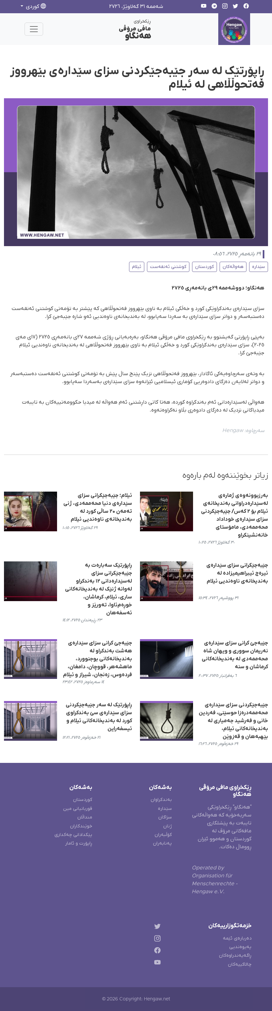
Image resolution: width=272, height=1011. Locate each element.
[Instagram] (156, 939)
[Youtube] (156, 964)
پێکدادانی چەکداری (73, 835)
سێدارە (258, 267)
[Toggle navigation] (34, 29)
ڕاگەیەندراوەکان (235, 955)
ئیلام (136, 267)
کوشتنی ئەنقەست (168, 267)
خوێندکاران (81, 826)
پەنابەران (162, 843)
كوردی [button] (32, 6)
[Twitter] (156, 927)
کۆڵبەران (163, 835)
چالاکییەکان (239, 964)
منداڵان (84, 817)
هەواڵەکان (233, 267)
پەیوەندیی (240, 947)
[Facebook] (156, 951)
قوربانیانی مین (77, 809)
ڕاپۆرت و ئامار (78, 843)
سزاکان (165, 817)
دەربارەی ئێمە (237, 938)
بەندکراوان (161, 800)
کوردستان (204, 267)
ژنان (167, 826)
